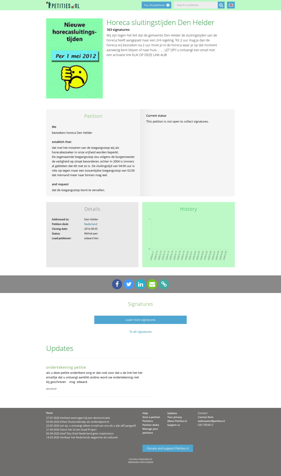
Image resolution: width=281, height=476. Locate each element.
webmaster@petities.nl (211, 421)
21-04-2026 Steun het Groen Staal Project (71, 429)
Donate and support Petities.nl (168, 448)
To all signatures (140, 331)
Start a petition (151, 417)
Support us (173, 424)
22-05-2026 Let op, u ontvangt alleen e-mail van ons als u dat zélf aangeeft (91, 425)
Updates (172, 413)
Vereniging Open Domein (140, 462)
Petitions (147, 421)
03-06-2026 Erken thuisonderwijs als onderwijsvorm (77, 422)
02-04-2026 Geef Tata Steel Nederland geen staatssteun (80, 433)
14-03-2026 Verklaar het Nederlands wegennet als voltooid (82, 437)
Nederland (90, 224)
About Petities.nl (177, 421)
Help (145, 413)
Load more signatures (140, 320)
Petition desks (150, 424)
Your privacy (174, 417)
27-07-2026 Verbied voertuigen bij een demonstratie (78, 418)
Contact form (205, 417)
